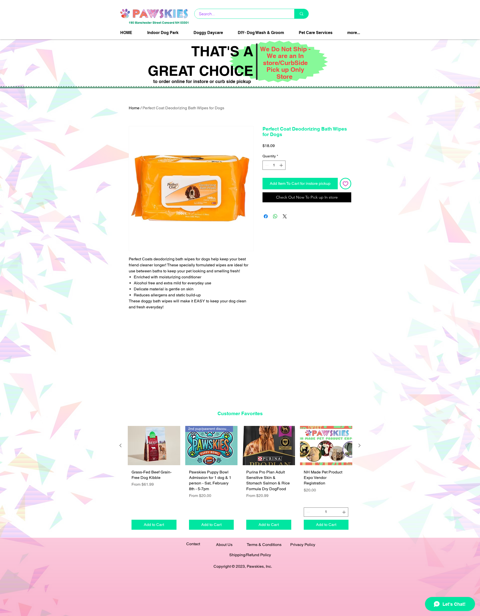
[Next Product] (359, 445)
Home (134, 108)
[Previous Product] (121, 445)
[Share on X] (285, 216)
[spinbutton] (274, 165)
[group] (240, 479)
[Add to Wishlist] (345, 183)
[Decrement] (266, 165)
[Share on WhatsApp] (275, 216)
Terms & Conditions (264, 544)
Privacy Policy (302, 544)
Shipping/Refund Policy (250, 554)
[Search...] (301, 14)
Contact (193, 543)
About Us (224, 544)
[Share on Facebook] (266, 216)
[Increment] (281, 165)
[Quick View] (154, 445)
